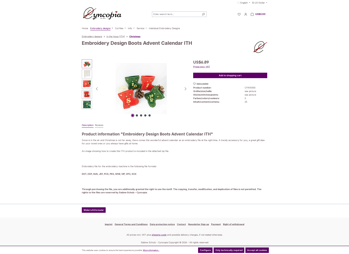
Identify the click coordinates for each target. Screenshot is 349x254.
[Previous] (97, 88)
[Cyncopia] (260, 47)
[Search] (203, 14)
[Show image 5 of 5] (149, 115)
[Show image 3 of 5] (141, 115)
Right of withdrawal (233, 224)
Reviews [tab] (99, 125)
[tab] (88, 125)
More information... (151, 250)
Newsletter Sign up (198, 224)
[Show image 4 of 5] (145, 115)
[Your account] (245, 14)
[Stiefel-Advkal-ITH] (141, 88)
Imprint (108, 224)
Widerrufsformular (94, 210)
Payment (216, 224)
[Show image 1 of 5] (133, 115)
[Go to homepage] (102, 13)
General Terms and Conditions (131, 224)
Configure (205, 250)
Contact (181, 224)
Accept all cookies (257, 250)
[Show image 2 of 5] (137, 115)
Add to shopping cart (230, 75)
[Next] (185, 88)
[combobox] (176, 14)
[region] (134, 88)
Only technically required (229, 250)
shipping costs (159, 234)
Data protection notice (162, 224)
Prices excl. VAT (201, 66)
